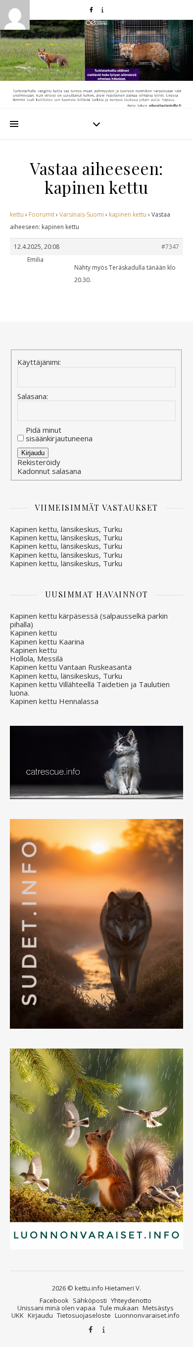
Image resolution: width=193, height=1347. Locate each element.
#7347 (170, 246)
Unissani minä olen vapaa (56, 1307)
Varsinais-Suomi (81, 214)
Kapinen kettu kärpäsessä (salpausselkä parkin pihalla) (89, 620)
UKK (17, 1315)
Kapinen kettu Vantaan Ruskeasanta (71, 667)
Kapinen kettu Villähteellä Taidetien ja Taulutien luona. (90, 688)
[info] (102, 9)
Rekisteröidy (38, 462)
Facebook (54, 1300)
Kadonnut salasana (49, 471)
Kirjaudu (33, 453)
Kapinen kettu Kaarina (47, 641)
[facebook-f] (92, 9)
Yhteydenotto (131, 1300)
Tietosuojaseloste (84, 1315)
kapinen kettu (127, 214)
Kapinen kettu (33, 633)
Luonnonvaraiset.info (147, 1315)
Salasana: (32, 396)
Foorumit (41, 214)
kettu (17, 214)
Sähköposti (90, 1300)
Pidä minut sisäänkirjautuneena (59, 434)
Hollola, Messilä (36, 658)
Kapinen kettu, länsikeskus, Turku (66, 529)
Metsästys (158, 1307)
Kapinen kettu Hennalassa (54, 701)
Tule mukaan (119, 1307)
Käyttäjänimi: (39, 362)
